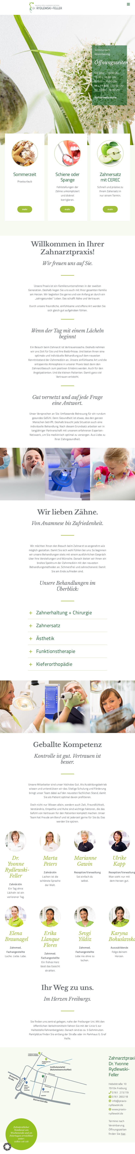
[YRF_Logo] (45, 3)
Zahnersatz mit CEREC (110, 177)
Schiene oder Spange (67, 177)
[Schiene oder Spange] (67, 142)
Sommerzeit (24, 174)
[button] (67, 612)
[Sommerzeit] (25, 142)
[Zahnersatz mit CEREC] (110, 142)
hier (123, 1134)
